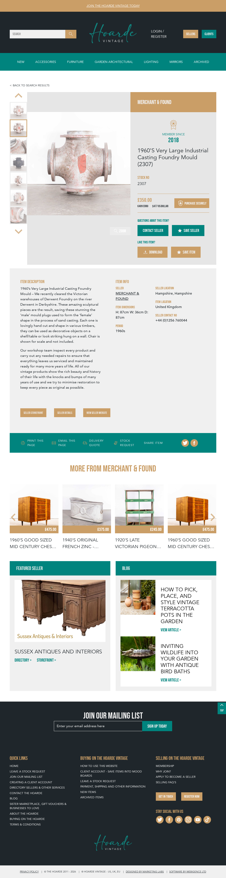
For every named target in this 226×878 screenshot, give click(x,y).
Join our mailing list (26, 777)
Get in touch (166, 796)
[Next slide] (19, 231)
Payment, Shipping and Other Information (112, 786)
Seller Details (64, 412)
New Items (88, 792)
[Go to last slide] (14, 517)
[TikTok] (207, 819)
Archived (201, 62)
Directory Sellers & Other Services (37, 787)
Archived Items (92, 797)
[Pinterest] (179, 819)
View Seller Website (97, 412)
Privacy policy (29, 871)
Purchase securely (195, 203)
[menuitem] (18, 110)
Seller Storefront (33, 412)
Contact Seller (153, 230)
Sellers (190, 34)
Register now (192, 796)
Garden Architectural (114, 62)
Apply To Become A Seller (176, 777)
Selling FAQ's (166, 782)
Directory (22, 660)
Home (14, 766)
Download (155, 252)
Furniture (75, 62)
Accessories (45, 62)
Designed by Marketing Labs (145, 871)
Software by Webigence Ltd (187, 871)
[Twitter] (185, 443)
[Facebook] (194, 443)
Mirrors (176, 62)
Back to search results (31, 85)
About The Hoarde (24, 814)
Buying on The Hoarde (27, 819)
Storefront (45, 660)
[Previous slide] (19, 96)
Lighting (151, 62)
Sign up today (157, 726)
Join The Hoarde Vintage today (113, 6)
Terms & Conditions (25, 824)
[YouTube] (198, 819)
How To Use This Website (99, 766)
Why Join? (163, 771)
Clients (209, 34)
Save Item (189, 252)
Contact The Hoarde (26, 793)
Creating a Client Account (31, 782)
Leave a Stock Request (27, 771)
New (20, 62)
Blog (14, 798)
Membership (165, 766)
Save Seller (191, 230)
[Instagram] (188, 819)
